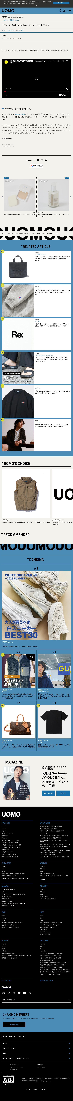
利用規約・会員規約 (41, 1067)
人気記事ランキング (41, 254)
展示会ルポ (6, 691)
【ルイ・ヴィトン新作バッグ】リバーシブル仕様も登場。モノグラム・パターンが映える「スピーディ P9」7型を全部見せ (18, 747)
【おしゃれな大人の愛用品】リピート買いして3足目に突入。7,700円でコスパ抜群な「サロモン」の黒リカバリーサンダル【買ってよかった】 (51, 359)
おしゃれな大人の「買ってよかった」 (45, 355)
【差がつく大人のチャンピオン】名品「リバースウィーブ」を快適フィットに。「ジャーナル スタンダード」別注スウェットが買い (52, 292)
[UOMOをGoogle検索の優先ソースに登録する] (36, 166)
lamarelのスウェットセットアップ (12, 38)
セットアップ (12, 30)
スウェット (4, 30)
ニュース (38, 288)
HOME (3, 233)
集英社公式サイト (14, 1064)
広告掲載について (14, 1069)
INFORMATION (5, 519)
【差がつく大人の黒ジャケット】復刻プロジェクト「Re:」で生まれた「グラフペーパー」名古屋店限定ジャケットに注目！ (52, 325)
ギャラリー (6, 644)
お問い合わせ (40, 1064)
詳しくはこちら (61, 2)
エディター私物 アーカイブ (11, 20)
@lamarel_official (20, 114)
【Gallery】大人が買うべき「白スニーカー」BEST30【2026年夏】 (20, 646)
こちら (49, 1081)
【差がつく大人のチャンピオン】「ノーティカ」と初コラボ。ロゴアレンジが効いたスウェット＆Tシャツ (52, 392)
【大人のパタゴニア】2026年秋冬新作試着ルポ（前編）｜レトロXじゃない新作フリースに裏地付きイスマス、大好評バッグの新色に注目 (18, 696)
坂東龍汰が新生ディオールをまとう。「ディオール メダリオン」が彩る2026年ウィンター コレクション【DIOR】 (51, 425)
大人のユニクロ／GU (44, 691)
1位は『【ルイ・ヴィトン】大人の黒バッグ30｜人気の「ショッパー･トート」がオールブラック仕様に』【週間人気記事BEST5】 (52, 258)
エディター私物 (19, 30)
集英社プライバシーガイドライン (17, 1067)
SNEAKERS (5, 642)
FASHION (10, 233)
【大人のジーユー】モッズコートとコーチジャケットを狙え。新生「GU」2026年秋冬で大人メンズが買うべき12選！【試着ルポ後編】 (54, 696)
